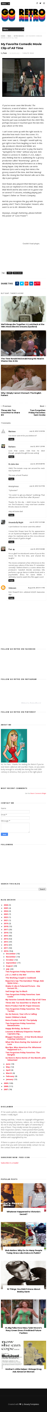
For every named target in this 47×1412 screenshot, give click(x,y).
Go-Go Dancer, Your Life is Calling (21, 1014)
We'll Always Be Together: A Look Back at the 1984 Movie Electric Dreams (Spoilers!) (22, 325)
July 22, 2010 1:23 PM (37, 446)
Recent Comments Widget (38, 793)
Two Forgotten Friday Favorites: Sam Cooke (22, 995)
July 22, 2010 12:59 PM (37, 431)
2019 (6, 923)
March (9, 1073)
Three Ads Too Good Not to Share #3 (22, 1002)
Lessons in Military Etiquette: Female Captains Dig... (22, 1032)
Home (3, 36)
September (11, 963)
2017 (6, 929)
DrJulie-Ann (13, 464)
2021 (6, 920)
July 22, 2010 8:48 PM (37, 464)
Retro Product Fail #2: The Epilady (21, 1020)
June (8, 1064)
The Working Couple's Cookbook (20, 978)
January (10, 1079)
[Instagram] (44, 3)
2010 (6, 951)
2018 (6, 926)
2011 (6, 948)
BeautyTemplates (31, 1404)
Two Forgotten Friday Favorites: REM (22, 971)
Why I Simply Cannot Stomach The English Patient (21, 394)
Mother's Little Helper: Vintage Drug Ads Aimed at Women (23, 1370)
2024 (6, 911)
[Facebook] (37, 3)
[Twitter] (40, 3)
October (10, 960)
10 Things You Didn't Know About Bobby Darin (23, 1290)
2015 (6, 935)
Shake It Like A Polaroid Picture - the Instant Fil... (22, 987)
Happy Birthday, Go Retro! (17, 1028)
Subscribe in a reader (10, 1163)
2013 (6, 942)
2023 (6, 914)
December (11, 953)
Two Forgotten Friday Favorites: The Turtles (22, 1010)
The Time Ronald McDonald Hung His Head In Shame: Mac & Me (22, 360)
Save (38, 283)
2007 (6, 1089)
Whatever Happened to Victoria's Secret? (23, 1212)
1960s (9, 36)
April (8, 1070)
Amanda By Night (15, 522)
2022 (6, 917)
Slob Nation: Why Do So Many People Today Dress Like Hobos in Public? (23, 1251)
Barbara (11, 447)
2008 (6, 1086)
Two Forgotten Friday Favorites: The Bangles (22, 1053)
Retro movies (19, 36)
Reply (11, 439)
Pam (10, 549)
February (10, 1076)
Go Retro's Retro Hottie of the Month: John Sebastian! (25, 1059)
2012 (6, 945)
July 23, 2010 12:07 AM (37, 522)
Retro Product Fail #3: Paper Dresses (22, 1006)
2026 (6, 905)
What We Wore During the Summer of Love (23, 1043)
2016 (6, 932)
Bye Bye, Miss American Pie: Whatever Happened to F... (23, 1048)
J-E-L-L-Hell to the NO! (15, 974)
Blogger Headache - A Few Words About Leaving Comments (24, 1038)
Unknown (12, 588)
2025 (6, 908)
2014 (6, 939)
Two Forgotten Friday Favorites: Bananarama (20, 1024)
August (9, 966)
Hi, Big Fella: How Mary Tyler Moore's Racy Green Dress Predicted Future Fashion (23, 1330)
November (11, 956)
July (8, 969)
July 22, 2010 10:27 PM (37, 486)
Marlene (12, 431)
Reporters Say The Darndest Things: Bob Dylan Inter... (24, 982)
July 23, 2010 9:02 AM (37, 549)
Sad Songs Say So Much (16, 991)
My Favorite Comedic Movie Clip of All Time (25, 999)
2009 (6, 1083)
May (8, 1067)
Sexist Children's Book (15, 1017)
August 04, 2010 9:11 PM (36, 588)
